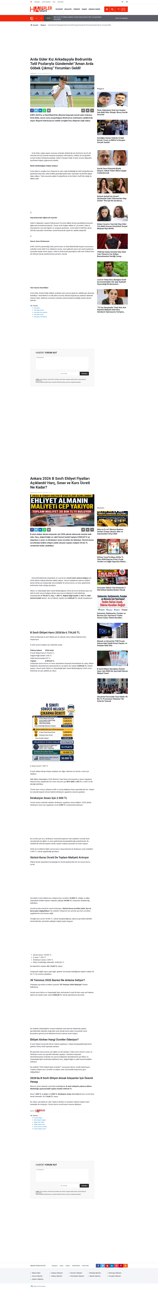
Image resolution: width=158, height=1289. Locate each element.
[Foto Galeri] (127, 2)
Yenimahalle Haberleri (77, 1276)
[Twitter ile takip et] (102, 1266)
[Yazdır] (49, 110)
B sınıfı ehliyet (38, 1118)
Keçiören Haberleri (76, 1273)
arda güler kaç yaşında (40, 312)
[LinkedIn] (40, 110)
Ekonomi (59, 9)
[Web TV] (122, 2)
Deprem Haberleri (37, 1279)
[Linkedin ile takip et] (112, 1266)
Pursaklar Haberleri (115, 1276)
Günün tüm (121, 18)
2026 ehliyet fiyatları (40, 1120)
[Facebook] (32, 110)
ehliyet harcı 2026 (39, 1122)
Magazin (68, 9)
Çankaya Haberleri (57, 1273)
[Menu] (107, 9)
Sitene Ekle (60, 2)
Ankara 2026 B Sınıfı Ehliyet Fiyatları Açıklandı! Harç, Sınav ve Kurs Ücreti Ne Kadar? (78, 18)
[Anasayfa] (31, 2)
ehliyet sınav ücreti (39, 1124)
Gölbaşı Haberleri (56, 1276)
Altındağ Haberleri (95, 1273)
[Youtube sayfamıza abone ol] (107, 1266)
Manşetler (37, 2)
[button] (83, 110)
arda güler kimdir (39, 310)
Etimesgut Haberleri (115, 1273)
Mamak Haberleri (95, 1276)
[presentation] (36, 18)
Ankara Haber (94, 9)
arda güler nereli (38, 314)
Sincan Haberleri (37, 1276)
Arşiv (54, 2)
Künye (61, 1266)
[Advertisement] (79, 41)
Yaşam (84, 9)
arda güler (37, 308)
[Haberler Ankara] (41, 9)
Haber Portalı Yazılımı (39, 1286)
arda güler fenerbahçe (40, 317)
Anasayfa (35, 25)
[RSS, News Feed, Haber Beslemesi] (125, 1266)
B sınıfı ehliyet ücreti (40, 1129)
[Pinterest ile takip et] (121, 1266)
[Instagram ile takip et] (116, 1266)
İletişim (68, 1266)
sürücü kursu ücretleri (40, 1126)
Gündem (76, 9)
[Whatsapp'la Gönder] (44, 110)
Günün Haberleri (46, 2)
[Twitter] (36, 110)
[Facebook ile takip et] (98, 1266)
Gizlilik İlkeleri (76, 1266)
